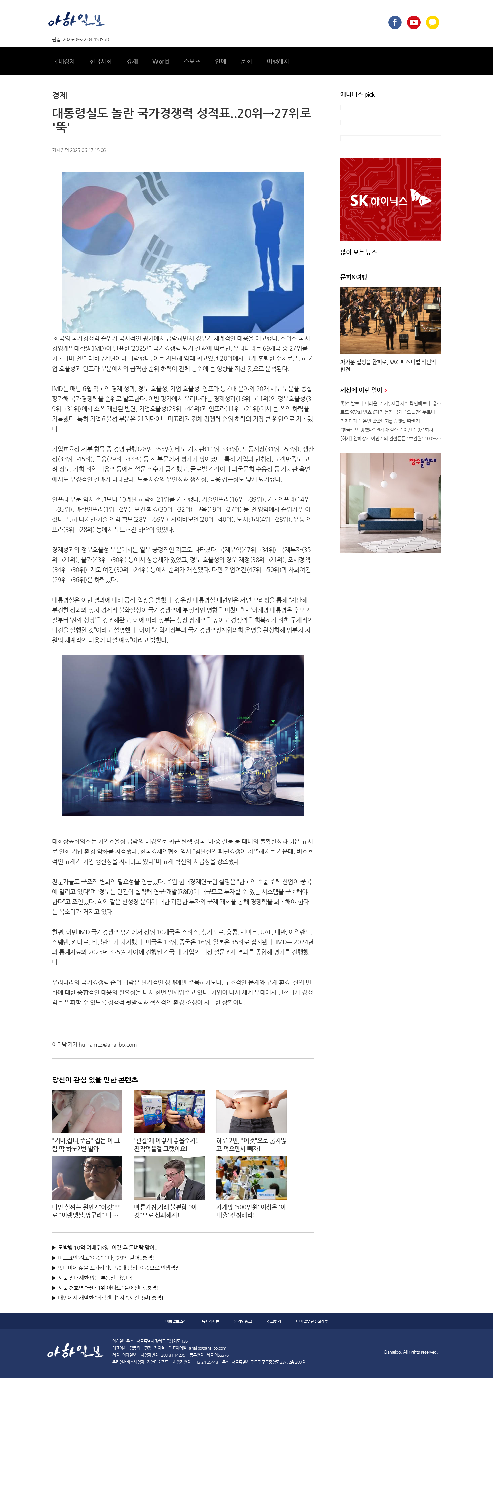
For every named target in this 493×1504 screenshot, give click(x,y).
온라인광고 (243, 1321)
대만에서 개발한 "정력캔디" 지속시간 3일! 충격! (110, 1298)
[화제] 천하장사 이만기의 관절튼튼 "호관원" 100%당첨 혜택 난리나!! (390, 438)
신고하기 (274, 1321)
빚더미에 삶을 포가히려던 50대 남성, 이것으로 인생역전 (119, 1268)
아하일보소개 (175, 1321)
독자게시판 (210, 1321)
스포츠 (192, 61)
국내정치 (64, 61)
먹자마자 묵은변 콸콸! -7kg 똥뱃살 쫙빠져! (381, 421)
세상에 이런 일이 (362, 389)
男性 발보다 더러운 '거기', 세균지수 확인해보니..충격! (390, 403)
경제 (132, 61)
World (160, 61)
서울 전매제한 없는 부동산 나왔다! (95, 1278)
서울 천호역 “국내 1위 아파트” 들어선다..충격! (108, 1288)
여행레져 (278, 61)
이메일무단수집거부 (312, 1321)
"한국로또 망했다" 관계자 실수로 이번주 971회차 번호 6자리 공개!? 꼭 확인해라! (390, 429)
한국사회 (101, 61)
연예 (220, 61)
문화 (246, 61)
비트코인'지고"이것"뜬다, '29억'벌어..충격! (106, 1258)
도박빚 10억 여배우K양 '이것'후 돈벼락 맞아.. (107, 1247)
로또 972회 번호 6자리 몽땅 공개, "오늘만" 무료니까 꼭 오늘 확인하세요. (390, 412)
